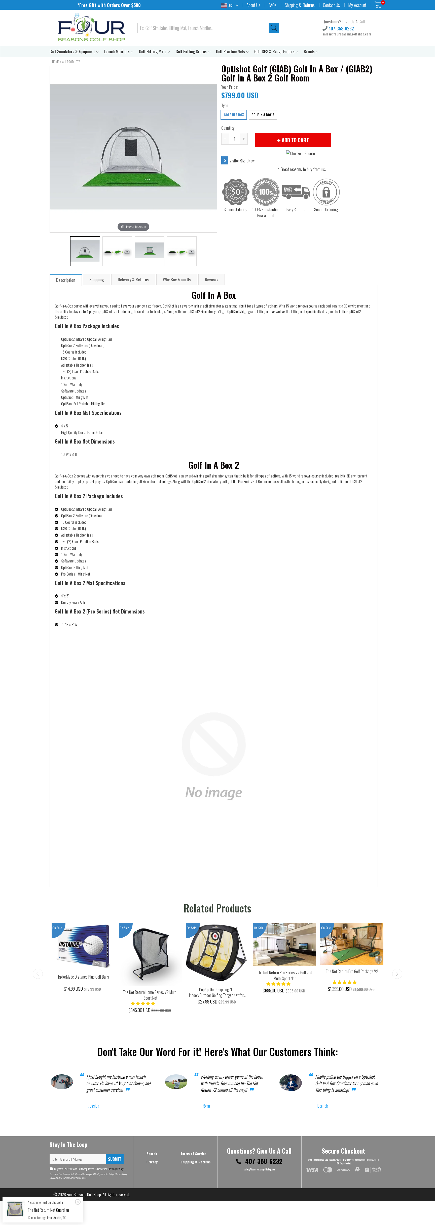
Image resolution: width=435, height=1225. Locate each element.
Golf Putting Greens (192, 52)
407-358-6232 (341, 28)
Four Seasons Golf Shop (84, 1195)
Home (55, 61)
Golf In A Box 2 (262, 114)
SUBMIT (114, 1159)
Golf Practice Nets (231, 52)
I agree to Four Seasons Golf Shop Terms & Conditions (89, 1169)
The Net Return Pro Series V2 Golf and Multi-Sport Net (284, 975)
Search (152, 1153)
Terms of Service (193, 1153)
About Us (253, 5)
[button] (143, 1003)
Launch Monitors (117, 52)
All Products (71, 61)
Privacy (152, 1161)
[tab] (66, 279)
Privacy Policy (116, 1169)
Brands (310, 52)
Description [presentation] (65, 280)
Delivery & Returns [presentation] (133, 279)
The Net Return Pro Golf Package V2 (352, 971)
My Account (357, 5)
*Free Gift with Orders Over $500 (109, 5)
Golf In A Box (234, 114)
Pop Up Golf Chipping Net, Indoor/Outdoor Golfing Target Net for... (217, 992)
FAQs (272, 5)
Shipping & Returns (300, 5)
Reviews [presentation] (211, 279)
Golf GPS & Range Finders (275, 52)
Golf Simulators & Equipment (73, 52)
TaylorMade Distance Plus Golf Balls (83, 977)
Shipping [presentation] (96, 279)
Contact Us (331, 5)
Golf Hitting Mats (153, 52)
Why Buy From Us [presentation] (177, 279)
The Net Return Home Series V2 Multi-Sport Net (150, 995)
